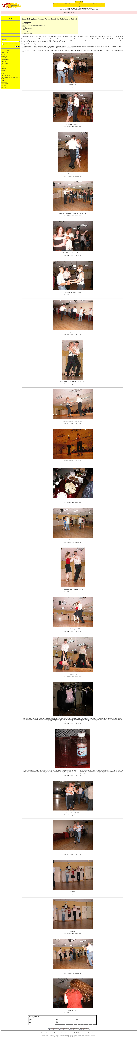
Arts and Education (94, 3)
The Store (88, 6)
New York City (4, 83)
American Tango (5, 59)
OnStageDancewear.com (78, 719)
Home (76, 1)
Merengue (3, 68)
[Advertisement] (10, 24)
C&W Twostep (4, 63)
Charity (3, 54)
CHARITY (10, 18)
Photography (80, 1024)
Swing (2, 73)
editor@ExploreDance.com (72, 1036)
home (33, 1032)
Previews (81, 3)
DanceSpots (86, 3)
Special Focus (66, 3)
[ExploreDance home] (11, 8)
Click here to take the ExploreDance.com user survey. (79, 8)
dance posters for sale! (51, 1032)
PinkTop (38, 718)
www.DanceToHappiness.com (28, 31)
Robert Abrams (4, 52)
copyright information (62, 1032)
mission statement (83, 1032)
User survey (97, 6)
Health (94, 1024)
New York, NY (4, 87)
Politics (90, 1024)
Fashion (75, 1024)
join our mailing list (73, 1032)
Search (81, 1)
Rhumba (3, 70)
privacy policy (106, 1032)
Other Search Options (6, 51)
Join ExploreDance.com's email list (60, 6)
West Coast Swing (5, 75)
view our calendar (40, 1032)
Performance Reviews (74, 3)
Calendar (92, 6)
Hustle (2, 66)
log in (72, 12)
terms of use (98, 1032)
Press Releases (102, 3)
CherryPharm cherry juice (58, 770)
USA (2, 80)
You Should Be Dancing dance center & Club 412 (33, 25)
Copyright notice (81, 6)
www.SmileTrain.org (27, 33)
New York (3, 85)
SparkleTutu (4, 58)
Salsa (2, 72)
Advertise (103, 6)
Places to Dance (69, 1024)
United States (4, 82)
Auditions (86, 1024)
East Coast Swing (5, 65)
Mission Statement (73, 6)
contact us (91, 1032)
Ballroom (3, 61)
